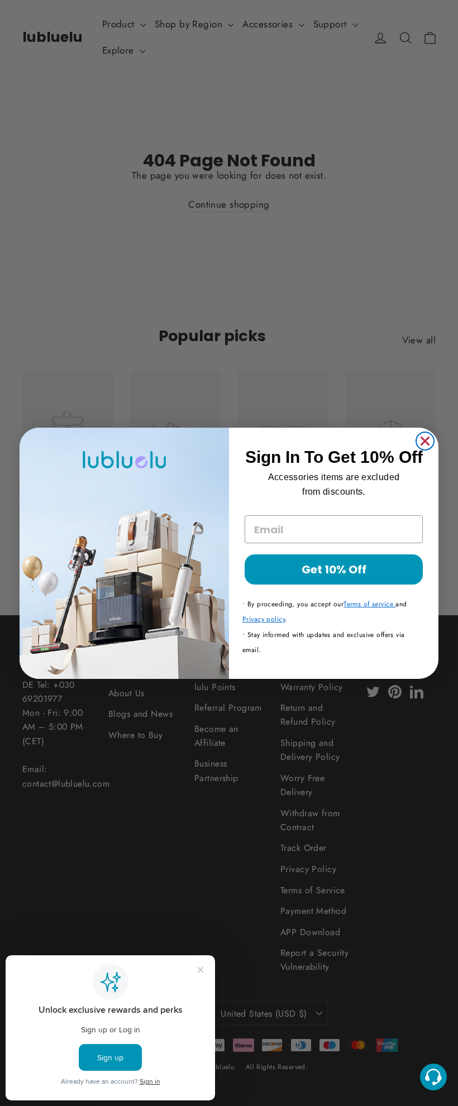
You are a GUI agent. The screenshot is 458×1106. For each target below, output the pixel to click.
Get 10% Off (334, 569)
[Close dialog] (425, 441)
